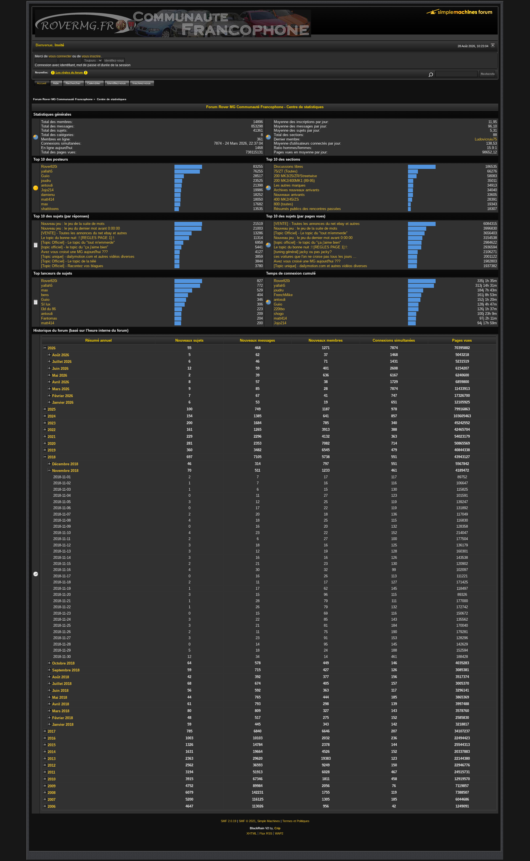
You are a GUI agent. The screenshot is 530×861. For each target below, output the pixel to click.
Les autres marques (290, 185)
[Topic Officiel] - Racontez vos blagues (72, 266)
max (44, 204)
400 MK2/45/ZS (286, 199)
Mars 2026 (60, 389)
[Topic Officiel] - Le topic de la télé (68, 261)
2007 (51, 800)
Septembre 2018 (66, 670)
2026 (51, 348)
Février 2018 (62, 718)
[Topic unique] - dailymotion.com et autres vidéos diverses (87, 256)
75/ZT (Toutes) (285, 171)
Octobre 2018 (63, 663)
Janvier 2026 (62, 402)
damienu (48, 195)
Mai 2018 (59, 697)
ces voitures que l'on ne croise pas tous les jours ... (315, 256)
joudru (46, 181)
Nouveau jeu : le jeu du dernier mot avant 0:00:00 (80, 228)
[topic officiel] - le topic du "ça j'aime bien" (74, 247)
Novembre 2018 (65, 471)
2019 (51, 450)
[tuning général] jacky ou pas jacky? (303, 252)
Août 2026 (60, 355)
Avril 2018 (60, 704)
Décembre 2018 (65, 464)
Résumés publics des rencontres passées (307, 209)
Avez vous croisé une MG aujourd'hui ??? (74, 252)
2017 (51, 731)
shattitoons (50, 209)
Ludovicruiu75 (486, 139)
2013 (51, 759)
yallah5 (46, 171)
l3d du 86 (48, 309)
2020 (51, 444)
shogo (278, 314)
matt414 (47, 199)
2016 (51, 738)
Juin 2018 (60, 691)
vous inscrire (91, 56)
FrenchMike (283, 295)
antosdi (47, 185)
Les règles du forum (69, 72)
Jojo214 (47, 190)
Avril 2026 (60, 382)
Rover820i (49, 166)
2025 (51, 409)
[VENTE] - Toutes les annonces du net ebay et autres (84, 233)
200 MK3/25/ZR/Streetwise (295, 176)
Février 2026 (62, 396)
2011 (51, 772)
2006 (51, 806)
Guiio (45, 176)
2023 (51, 423)
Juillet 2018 (61, 684)
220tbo (279, 309)
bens (45, 295)
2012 (51, 765)
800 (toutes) (283, 204)
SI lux (46, 304)
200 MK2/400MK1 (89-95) (294, 181)
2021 (51, 437)
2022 (51, 430)
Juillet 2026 (61, 362)
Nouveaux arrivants (289, 195)
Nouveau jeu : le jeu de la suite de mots (73, 224)
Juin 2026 (60, 368)
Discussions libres (288, 166)
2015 (51, 745)
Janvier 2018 (62, 724)
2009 (51, 786)
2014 (51, 752)
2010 (51, 779)
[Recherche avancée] (430, 73)
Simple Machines (268, 821)
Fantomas (49, 318)
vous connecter (60, 56)
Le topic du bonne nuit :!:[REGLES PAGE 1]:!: (78, 238)
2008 (51, 793)
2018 (51, 457)
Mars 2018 (60, 711)
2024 (51, 416)
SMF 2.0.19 (228, 821)
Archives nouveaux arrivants (296, 190)
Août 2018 (60, 677)
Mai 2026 (59, 375)
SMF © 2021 (247, 821)
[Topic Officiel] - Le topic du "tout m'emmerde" (78, 242)
